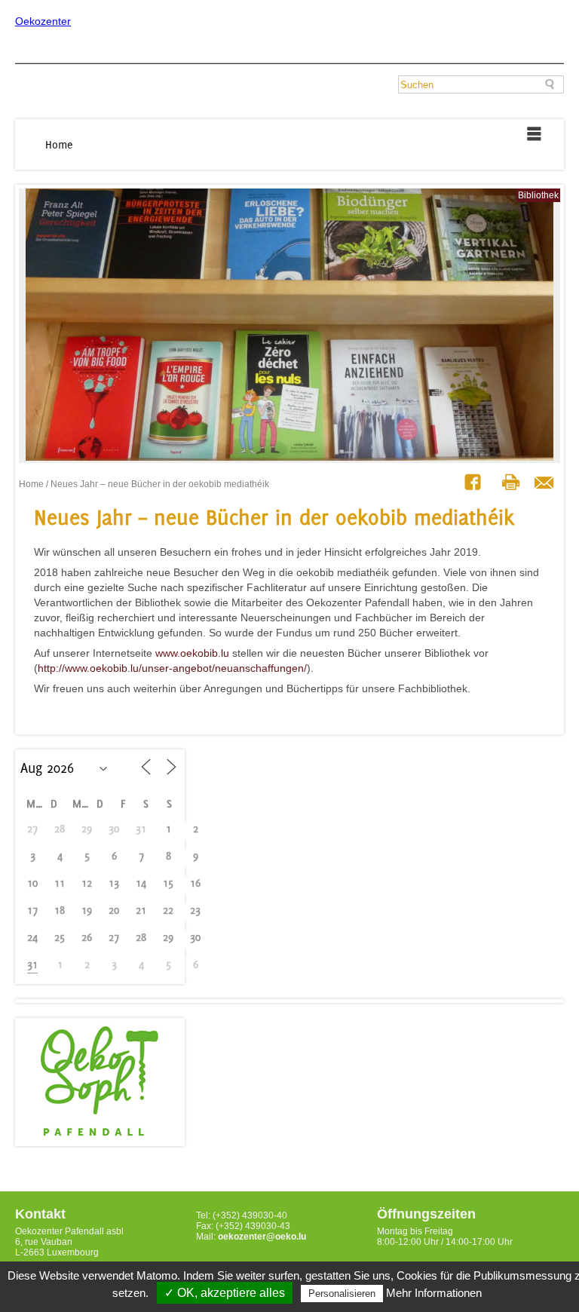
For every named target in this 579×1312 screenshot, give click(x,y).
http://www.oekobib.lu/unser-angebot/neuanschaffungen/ (172, 668)
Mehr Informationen (434, 1292)
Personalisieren (341, 1293)
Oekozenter (43, 21)
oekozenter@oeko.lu (262, 1236)
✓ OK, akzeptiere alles (224, 1292)
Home (59, 144)
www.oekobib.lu (192, 653)
